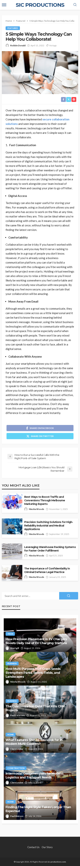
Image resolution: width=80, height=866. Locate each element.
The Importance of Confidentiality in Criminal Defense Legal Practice (47, 570)
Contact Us (33, 847)
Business (12, 663)
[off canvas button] (4, 5)
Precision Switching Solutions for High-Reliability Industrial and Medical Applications (48, 526)
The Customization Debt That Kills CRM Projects (35, 708)
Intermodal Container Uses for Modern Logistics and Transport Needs (34, 775)
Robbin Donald (17, 45)
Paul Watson (16, 816)
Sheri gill (14, 648)
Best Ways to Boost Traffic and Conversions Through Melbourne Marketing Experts (44, 500)
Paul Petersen (17, 715)
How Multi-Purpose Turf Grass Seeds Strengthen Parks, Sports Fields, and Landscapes (33, 672)
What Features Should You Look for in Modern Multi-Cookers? (34, 742)
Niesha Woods (36, 509)
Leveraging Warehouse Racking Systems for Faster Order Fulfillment (50, 549)
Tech (10, 634)
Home (10, 734)
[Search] (75, 5)
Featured (12, 28)
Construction (16, 768)
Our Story (47, 847)
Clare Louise (16, 748)
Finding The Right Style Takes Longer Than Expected (38, 809)
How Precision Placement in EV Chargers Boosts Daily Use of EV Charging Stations (36, 641)
